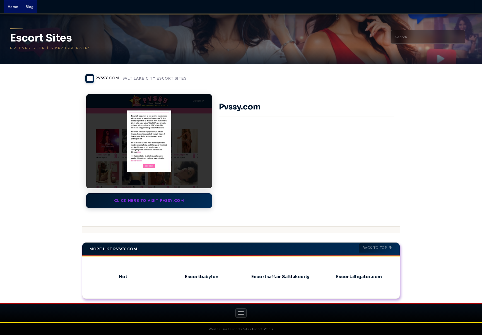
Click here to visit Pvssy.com (149, 200)
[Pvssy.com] (149, 141)
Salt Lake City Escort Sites (154, 78)
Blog (30, 6)
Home (13, 6)
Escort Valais (262, 329)
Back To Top (375, 247)
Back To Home (385, 75)
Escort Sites (41, 38)
